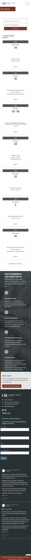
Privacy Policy (20, 559)
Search (16, 28)
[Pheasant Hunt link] (15, 149)
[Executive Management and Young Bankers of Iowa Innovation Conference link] (15, 117)
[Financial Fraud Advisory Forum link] (15, 84)
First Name (3, 427)
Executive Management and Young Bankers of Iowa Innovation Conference (15, 123)
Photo (6, 495)
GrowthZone (19, 263)
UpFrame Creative (13, 559)
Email (2, 443)
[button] (11, 386)
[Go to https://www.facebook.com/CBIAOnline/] (3, 410)
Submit (4, 458)
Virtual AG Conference (15, 187)
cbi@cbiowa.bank (9, 406)
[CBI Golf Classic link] (15, 53)
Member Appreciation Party (15, 216)
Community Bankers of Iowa (12, 470)
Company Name (4, 450)
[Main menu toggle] (27, 3)
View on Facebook (5, 498)
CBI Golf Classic (15, 59)
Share (4, 499)
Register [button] (15, 66)
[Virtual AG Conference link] (15, 182)
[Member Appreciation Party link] (15, 210)
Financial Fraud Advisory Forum (15, 90)
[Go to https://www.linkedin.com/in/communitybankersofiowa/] (5, 410)
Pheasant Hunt (15, 155)
